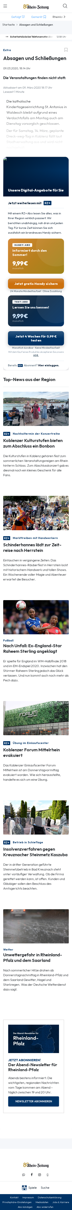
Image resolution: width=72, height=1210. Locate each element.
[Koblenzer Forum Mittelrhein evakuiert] (36, 718)
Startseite (8, 24)
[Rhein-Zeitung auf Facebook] (32, 1175)
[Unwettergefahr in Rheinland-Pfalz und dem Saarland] (36, 926)
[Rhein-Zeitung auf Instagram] (40, 1175)
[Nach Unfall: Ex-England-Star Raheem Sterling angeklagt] (36, 617)
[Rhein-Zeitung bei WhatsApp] (24, 1175)
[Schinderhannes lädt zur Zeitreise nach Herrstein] (36, 513)
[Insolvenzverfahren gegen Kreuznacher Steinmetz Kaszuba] (36, 817)
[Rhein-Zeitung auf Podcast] (48, 1175)
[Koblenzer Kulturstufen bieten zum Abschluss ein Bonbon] (36, 408)
